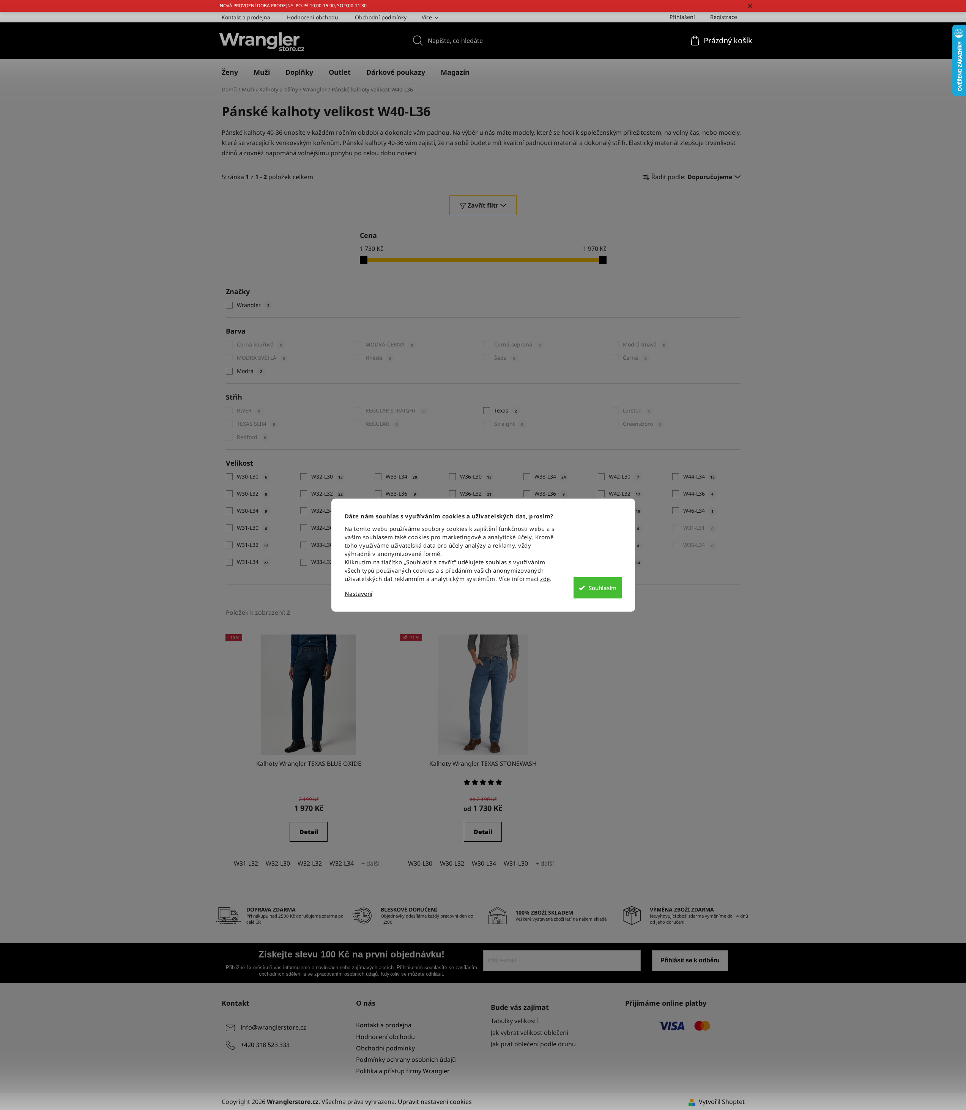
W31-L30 (252, 527)
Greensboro (642, 423)
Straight (508, 423)
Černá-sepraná (517, 344)
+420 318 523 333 (265, 1045)
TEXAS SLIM (256, 423)
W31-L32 (252, 544)
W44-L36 (698, 493)
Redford (251, 437)
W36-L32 (476, 493)
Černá (635, 357)
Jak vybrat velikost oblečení (529, 1032)
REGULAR (382, 423)
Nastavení (358, 593)
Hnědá (378, 357)
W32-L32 (327, 493)
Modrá (249, 371)
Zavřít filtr (483, 205)
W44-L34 (699, 476)
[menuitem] (230, 72)
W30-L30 (252, 476)
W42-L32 (624, 493)
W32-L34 (327, 510)
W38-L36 (549, 493)
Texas (505, 410)
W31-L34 (252, 561)
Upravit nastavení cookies (435, 1101)
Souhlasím (602, 588)
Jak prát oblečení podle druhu (533, 1044)
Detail (308, 832)
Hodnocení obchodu (312, 17)
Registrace (723, 16)
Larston (637, 410)
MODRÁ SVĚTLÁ (261, 357)
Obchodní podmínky (381, 17)
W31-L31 (698, 527)
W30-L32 (252, 493)
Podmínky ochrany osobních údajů (406, 1059)
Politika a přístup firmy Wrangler (403, 1071)
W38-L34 (550, 476)
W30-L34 (252, 510)
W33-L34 (401, 476)
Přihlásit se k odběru (690, 960)
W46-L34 (698, 510)
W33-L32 (327, 561)
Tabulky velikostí (514, 1021)
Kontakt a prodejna (246, 17)
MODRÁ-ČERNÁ (389, 344)
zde (545, 578)
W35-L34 (698, 544)
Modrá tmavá (644, 344)
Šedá (504, 357)
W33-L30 (327, 544)
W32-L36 (327, 527)
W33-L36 (401, 493)
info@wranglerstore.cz (273, 1027)
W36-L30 (476, 476)
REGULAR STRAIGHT (395, 410)
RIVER (248, 410)
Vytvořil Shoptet (722, 1101)
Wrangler (253, 305)
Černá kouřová (259, 344)
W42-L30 (624, 476)
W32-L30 (327, 476)
